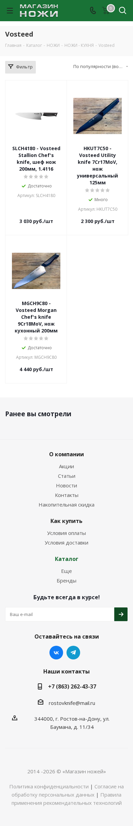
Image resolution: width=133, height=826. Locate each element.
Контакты (66, 494)
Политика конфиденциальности (49, 786)
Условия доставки (66, 542)
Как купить (66, 521)
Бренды (66, 580)
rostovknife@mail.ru (72, 702)
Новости (66, 485)
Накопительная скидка (66, 504)
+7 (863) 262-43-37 (72, 686)
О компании (66, 454)
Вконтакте (56, 652)
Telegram (73, 652)
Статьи (66, 475)
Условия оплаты (66, 532)
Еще (66, 570)
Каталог (66, 559)
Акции (66, 466)
